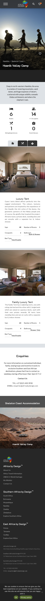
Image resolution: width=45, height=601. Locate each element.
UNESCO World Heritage (12, 477)
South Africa (8, 496)
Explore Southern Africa (12, 516)
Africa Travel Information (12, 473)
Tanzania (6, 531)
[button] (42, 428)
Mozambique (8, 502)
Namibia (6, 61)
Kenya (5, 528)
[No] (42, 592)
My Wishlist (7, 480)
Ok (16, 597)
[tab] (13, 143)
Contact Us (7, 484)
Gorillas (6, 535)
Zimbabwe (7, 513)
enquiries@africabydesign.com (26, 386)
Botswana (7, 499)
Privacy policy (26, 597)
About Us (7, 470)
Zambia (6, 509)
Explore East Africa (10, 538)
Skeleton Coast (18, 61)
